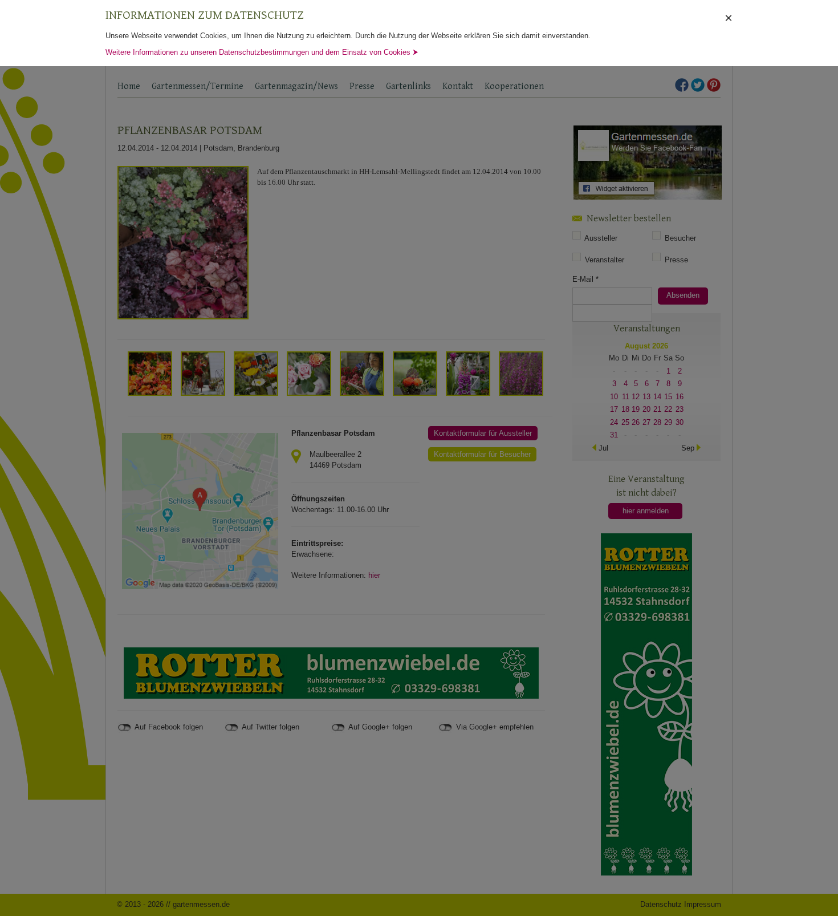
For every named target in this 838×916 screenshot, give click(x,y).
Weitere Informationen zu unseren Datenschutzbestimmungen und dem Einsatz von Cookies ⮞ (261, 52)
